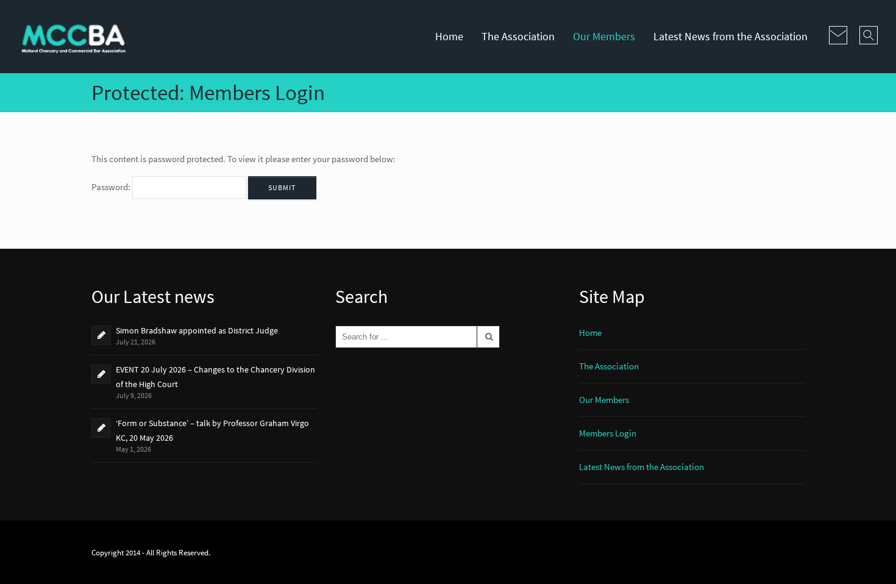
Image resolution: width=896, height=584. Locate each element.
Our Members (604, 36)
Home (449, 36)
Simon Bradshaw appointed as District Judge (197, 330)
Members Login (607, 433)
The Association (518, 36)
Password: (111, 187)
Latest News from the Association (730, 36)
